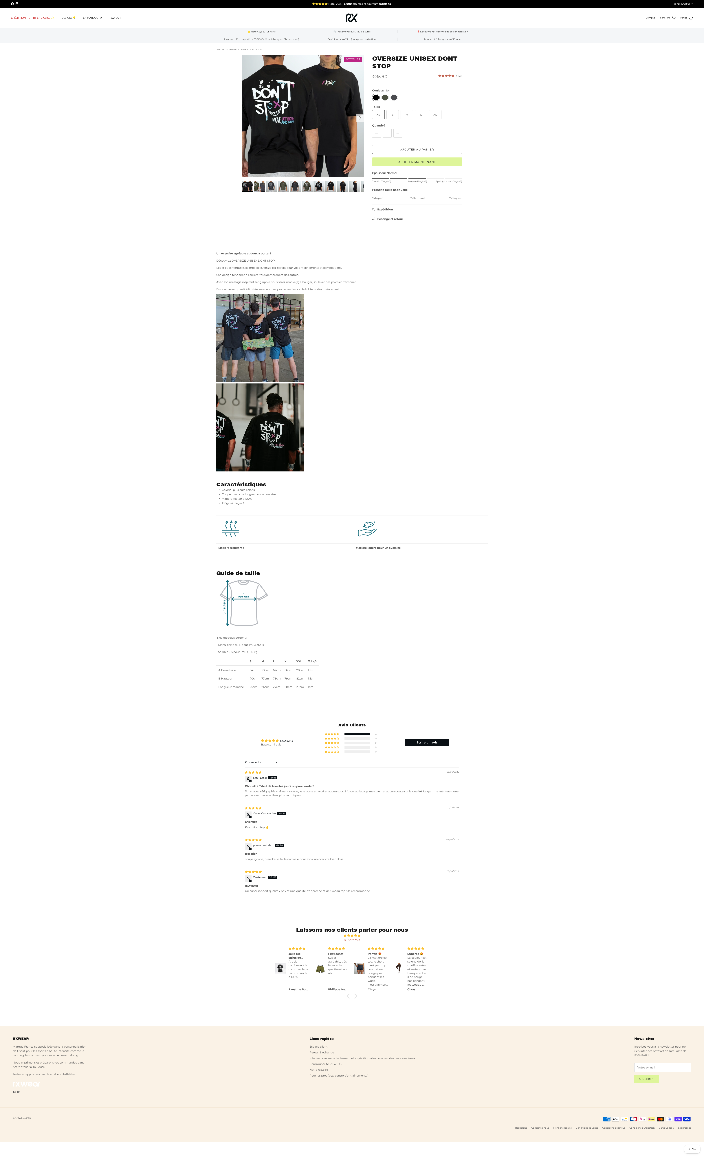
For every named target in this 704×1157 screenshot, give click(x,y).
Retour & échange (321, 1052)
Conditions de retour (613, 1127)
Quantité (378, 125)
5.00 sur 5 (286, 740)
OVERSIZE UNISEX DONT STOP (245, 49)
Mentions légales (562, 1127)
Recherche (521, 1127)
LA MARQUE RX (92, 17)
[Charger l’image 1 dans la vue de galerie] (303, 116)
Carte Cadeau (666, 1127)
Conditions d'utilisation (642, 1127)
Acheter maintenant (417, 162)
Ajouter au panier (417, 149)
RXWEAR (114, 17)
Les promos (684, 1127)
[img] (253, 772)
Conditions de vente (587, 1127)
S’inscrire (646, 1078)
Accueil (220, 49)
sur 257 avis (352, 940)
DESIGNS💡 (69, 17)
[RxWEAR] (352, 17)
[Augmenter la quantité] (397, 133)
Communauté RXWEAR (325, 1064)
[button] (332, 734)
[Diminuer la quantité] (376, 133)
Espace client (318, 1046)
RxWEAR (26, 1118)
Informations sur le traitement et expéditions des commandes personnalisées (362, 1058)
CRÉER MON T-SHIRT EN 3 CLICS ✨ (32, 17)
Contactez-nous (540, 1127)
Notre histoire (318, 1069)
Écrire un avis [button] (427, 742)
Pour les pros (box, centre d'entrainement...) (338, 1075)
